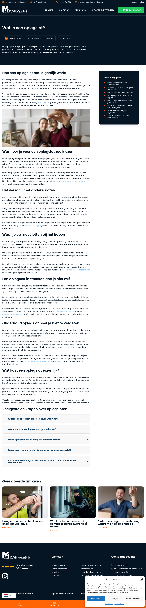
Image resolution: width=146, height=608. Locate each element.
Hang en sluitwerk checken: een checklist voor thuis (23, 522)
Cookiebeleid (109, 604)
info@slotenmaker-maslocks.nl (90, 2)
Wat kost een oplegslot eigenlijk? (117, 111)
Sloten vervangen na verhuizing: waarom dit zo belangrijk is (119, 522)
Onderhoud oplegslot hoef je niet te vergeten (119, 106)
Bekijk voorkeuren (133, 598)
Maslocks (42, 102)
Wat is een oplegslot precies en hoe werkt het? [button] (33, 418)
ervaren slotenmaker (11, 314)
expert (58, 361)
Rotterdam (66, 181)
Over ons (80, 10)
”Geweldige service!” (25, 566)
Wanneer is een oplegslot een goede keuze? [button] (32, 429)
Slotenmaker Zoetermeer (78, 270)
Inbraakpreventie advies (36, 361)
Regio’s (49, 10)
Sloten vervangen (33, 225)
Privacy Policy (119, 604)
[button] (141, 579)
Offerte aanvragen (103, 10)
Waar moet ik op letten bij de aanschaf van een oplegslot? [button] (39, 450)
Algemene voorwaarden (62, 593)
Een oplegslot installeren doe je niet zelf (119, 101)
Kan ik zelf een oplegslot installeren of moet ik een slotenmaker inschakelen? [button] (42, 461)
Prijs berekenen (132, 10)
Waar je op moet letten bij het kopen (120, 96)
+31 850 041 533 (65, 2)
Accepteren (96, 598)
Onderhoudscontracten (64, 311)
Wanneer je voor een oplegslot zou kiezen (120, 89)
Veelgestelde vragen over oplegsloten (118, 116)
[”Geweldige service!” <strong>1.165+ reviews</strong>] (8, 567)
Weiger (115, 598)
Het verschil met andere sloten (120, 93)
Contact (134, 2)
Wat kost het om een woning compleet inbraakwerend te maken (68, 523)
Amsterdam (79, 181)
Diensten (64, 10)
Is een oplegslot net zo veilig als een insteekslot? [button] (34, 439)
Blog (142, 2)
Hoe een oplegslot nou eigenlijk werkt (117, 84)
